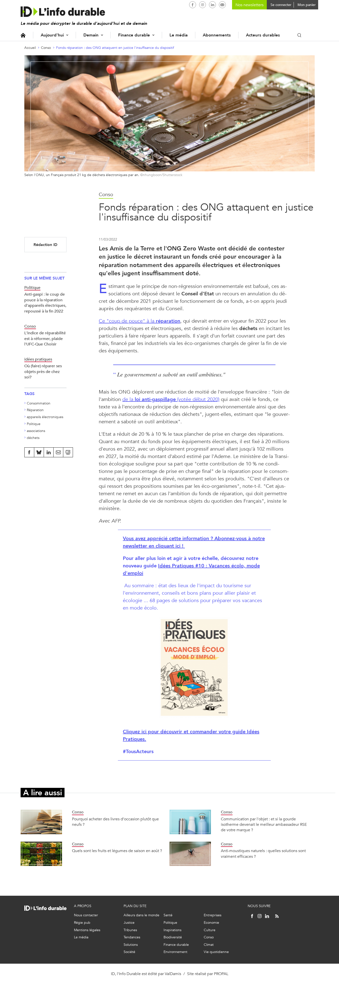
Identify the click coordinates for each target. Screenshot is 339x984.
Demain (91, 35)
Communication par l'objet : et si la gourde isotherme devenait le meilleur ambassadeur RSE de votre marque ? (264, 824)
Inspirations (172, 930)
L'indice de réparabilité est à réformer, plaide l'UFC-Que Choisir (45, 338)
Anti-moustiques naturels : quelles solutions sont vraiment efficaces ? (263, 853)
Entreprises (212, 915)
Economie (211, 922)
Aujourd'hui (52, 35)
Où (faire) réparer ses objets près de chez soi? (43, 371)
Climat (209, 944)
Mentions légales (87, 930)
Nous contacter (86, 915)
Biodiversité (173, 937)
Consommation (38, 403)
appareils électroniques (45, 417)
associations (36, 431)
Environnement (175, 952)
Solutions (131, 944)
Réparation (35, 410)
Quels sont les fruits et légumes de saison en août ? (117, 850)
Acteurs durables (263, 35)
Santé (168, 915)
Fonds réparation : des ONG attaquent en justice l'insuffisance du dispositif (115, 47)
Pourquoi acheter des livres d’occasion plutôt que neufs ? (115, 821)
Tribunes (130, 930)
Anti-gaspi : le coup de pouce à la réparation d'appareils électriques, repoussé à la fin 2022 (45, 302)
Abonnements (217, 35)
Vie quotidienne (216, 952)
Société (129, 952)
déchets (33, 437)
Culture (209, 930)
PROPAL (221, 973)
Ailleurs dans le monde (141, 915)
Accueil (23, 35)
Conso (46, 47)
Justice (129, 922)
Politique (33, 424)
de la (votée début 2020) (170, 399)
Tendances (132, 937)
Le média (179, 35)
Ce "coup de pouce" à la (139, 321)
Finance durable (134, 35)
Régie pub (82, 922)
